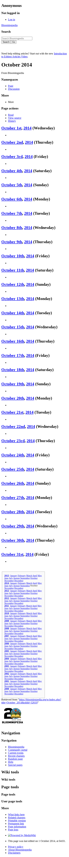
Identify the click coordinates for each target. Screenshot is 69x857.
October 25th (12, 469)
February (22, 575)
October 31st (12, 554)
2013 (6, 591)
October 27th (12, 497)
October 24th (12, 455)
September (25, 578)
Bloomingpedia (9, 25)
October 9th (11, 242)
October (34, 578)
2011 (6, 606)
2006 (6, 643)
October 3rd (12, 156)
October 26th (12, 483)
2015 (6, 575)
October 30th (12, 540)
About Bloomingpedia (20, 849)
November (9, 580)
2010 (6, 613)
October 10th (12, 256)
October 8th (11, 227)
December (18, 580)
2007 (6, 636)
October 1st (11, 128)
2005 (6, 651)
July (11, 578)
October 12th (12, 284)
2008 (6, 628)
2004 (6, 658)
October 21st (12, 412)
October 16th (12, 341)
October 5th (11, 185)
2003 (6, 666)
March (29, 575)
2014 (27, 128)
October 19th (12, 384)
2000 (6, 689)
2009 (6, 621)
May (40, 575)
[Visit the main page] (12, 725)
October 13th (12, 298)
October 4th (11, 171)
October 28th (12, 512)
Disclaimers (14, 852)
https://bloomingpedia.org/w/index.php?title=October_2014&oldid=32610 (31, 701)
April (34, 575)
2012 (6, 598)
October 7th (11, 213)
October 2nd (12, 142)
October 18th (12, 370)
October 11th (12, 270)
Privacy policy (15, 846)
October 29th (12, 526)
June (6, 578)
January (13, 575)
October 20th (12, 398)
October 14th (12, 313)
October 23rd (13, 441)
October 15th (12, 327)
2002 (6, 673)
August (16, 578)
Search (6, 31)
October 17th (12, 355)
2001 (6, 681)
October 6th (11, 199)
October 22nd (13, 426)
